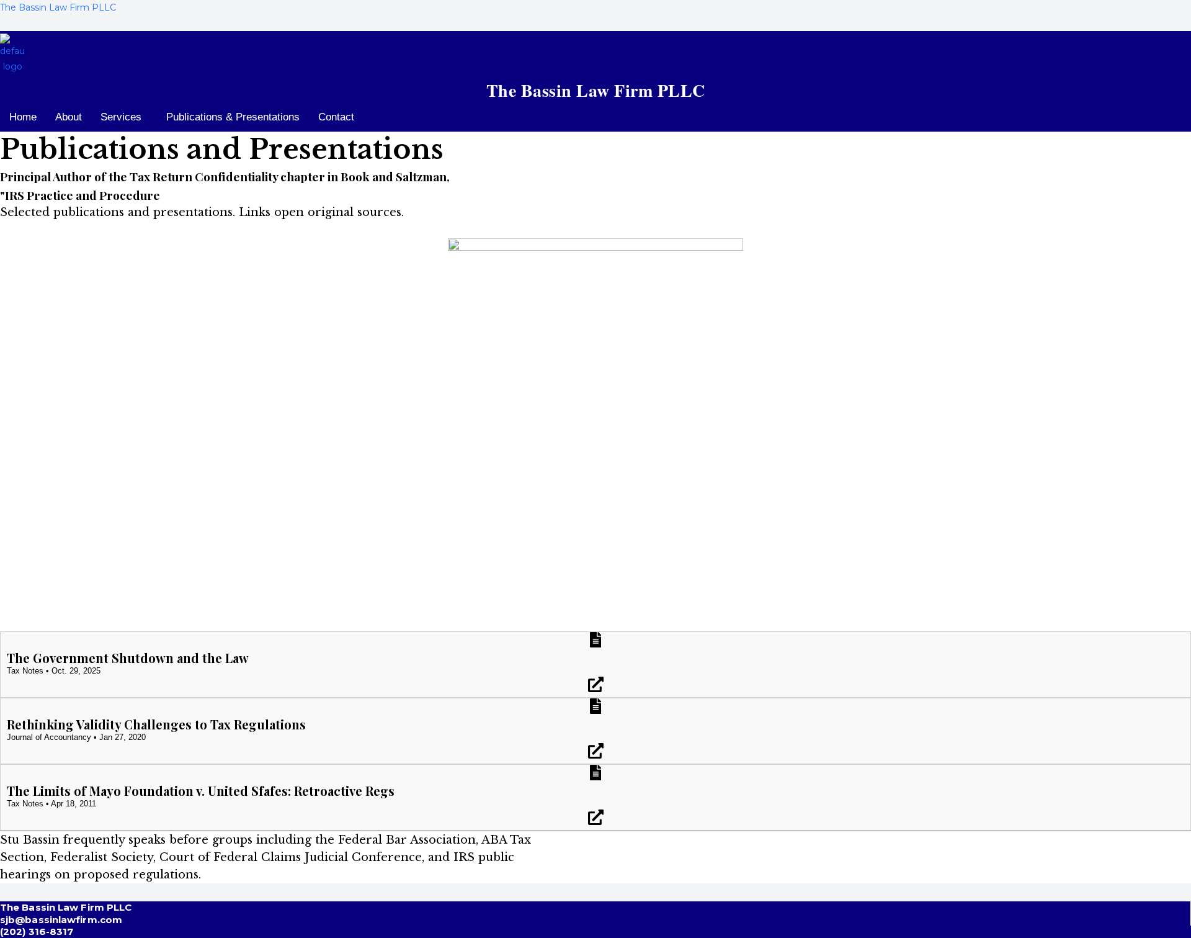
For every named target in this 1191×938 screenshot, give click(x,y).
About (68, 117)
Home (23, 117)
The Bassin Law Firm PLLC (58, 7)
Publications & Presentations (233, 117)
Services (120, 117)
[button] (124, 117)
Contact (336, 117)
